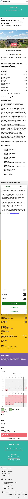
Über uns (19, 494)
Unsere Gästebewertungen (12, 54)
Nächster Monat (20, 373)
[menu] (27, 1)
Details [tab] (20, 186)
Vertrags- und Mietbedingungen (14, 438)
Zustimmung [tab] (7, 186)
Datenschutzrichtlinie (12, 494)
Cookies (25, 492)
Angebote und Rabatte (22, 497)
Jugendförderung (12, 497)
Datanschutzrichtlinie (14, 213)
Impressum (16, 492)
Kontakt (21, 492)
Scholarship (24, 494)
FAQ (6, 494)
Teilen (25, 18)
